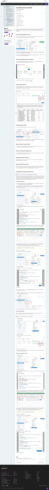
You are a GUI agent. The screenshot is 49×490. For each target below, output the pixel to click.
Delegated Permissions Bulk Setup (20, 25)
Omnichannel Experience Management (6, 480)
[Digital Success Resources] (46, 1)
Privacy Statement (4, 488)
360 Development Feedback (5, 482)
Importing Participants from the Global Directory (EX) (9, 10)
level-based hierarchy (29, 184)
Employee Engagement (30, 174)
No (42, 462)
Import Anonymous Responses (20, 21)
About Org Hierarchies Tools (20, 15)
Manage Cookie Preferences (20, 488)
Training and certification (28, 477)
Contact (38, 474)
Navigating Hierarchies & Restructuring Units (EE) (10, 16)
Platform (38, 475)
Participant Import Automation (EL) (10, 12)
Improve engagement (4, 474)
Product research (15, 481)
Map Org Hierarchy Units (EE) (10, 23)
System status (26, 478)
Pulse (35, 29)
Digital (14, 482)
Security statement (14, 488)
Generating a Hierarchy (9, 24)
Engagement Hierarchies (9, 13)
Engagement (32, 29)
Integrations (38, 478)
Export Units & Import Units (20, 20)
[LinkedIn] (6, 485)
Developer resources (27, 476)
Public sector (14, 475)
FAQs (17, 26)
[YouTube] (7, 485)
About (37, 473)
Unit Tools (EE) (8, 17)
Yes (39, 462)
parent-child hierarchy (23, 184)
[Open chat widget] (47, 488)
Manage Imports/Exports (19, 160)
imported (29, 183)
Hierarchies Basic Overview (10, 14)
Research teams (15, 480)
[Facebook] (3, 485)
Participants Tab (8, 6)
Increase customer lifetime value (5, 473)
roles (34, 179)
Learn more (6, 32)
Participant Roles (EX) (8, 8)
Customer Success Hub (27, 474)
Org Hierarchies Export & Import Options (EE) (10, 21)
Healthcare (14, 473)
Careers (38, 476)
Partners (38, 479)
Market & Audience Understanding (6, 483)
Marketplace (38, 477)
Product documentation (28, 475)
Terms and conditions (8, 488)
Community (26, 473)
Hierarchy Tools (9, 18)
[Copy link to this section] (15, 34)
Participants (7, 7)
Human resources (15, 483)
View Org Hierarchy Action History (20, 16)
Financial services (15, 474)
